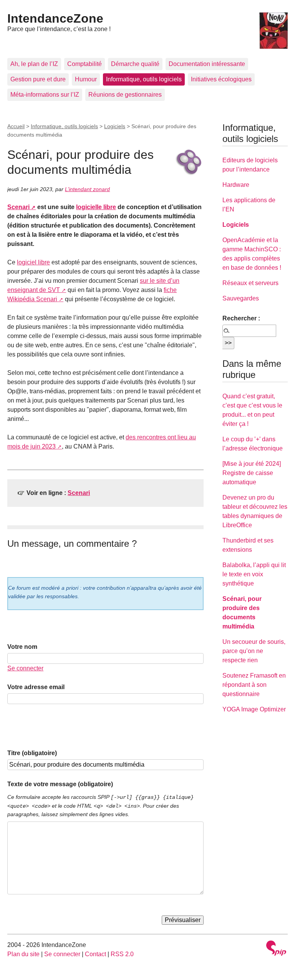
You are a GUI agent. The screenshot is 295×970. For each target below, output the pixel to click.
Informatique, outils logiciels (144, 79)
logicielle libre (96, 207)
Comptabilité (84, 64)
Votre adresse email (36, 687)
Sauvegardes (240, 298)
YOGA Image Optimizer (254, 709)
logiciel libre (33, 262)
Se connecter (25, 668)
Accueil (16, 126)
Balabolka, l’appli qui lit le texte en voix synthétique (254, 574)
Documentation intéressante (207, 64)
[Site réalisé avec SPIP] (276, 949)
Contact (95, 954)
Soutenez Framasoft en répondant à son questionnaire (254, 684)
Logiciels (114, 126)
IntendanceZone (55, 18)
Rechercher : (241, 318)
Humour (86, 79)
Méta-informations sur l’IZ (44, 94)
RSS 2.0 (122, 954)
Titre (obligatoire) (32, 753)
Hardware (235, 184)
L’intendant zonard (87, 189)
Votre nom (22, 646)
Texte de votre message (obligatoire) (60, 784)
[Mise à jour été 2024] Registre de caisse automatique (251, 472)
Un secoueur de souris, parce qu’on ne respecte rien (253, 650)
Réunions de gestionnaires (125, 94)
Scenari (18, 207)
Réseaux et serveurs (250, 283)
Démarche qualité (135, 64)
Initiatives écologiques (221, 79)
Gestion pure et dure (38, 79)
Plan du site (23, 954)
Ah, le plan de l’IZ (34, 64)
